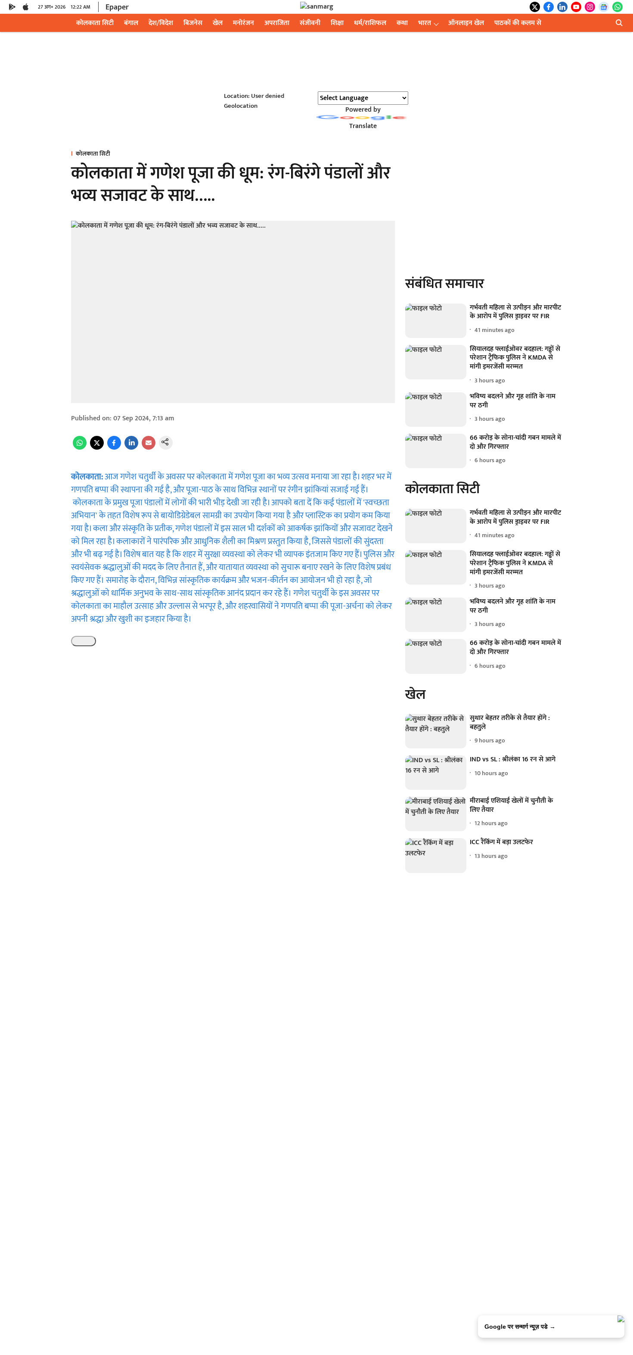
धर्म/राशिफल (370, 23)
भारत (424, 23)
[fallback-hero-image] (435, 321)
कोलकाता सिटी (95, 23)
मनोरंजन (243, 23)
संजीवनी (310, 23)
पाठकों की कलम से (517, 23)
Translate (363, 126)
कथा (402, 23)
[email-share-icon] (148, 448)
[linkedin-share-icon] (131, 448)
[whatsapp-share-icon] (80, 448)
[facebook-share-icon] (114, 448)
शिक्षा (337, 23)
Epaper (117, 7)
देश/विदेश (161, 23)
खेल (218, 23)
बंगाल (131, 23)
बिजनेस (192, 23)
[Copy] (83, 641)
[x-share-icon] (97, 448)
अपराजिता (276, 23)
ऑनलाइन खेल (466, 23)
